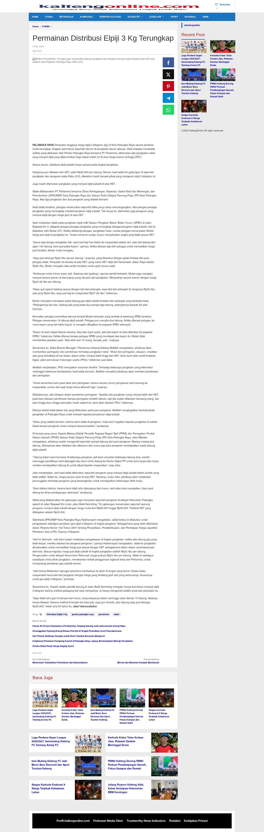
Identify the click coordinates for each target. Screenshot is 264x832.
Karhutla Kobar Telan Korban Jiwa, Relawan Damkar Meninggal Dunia (73, 714)
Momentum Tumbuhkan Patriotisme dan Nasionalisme (60, 661)
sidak (116, 614)
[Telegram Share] (168, 98)
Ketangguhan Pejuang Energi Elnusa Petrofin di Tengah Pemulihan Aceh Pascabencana (77, 631)
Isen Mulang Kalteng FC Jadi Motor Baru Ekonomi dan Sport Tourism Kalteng (103, 714)
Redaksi (174, 820)
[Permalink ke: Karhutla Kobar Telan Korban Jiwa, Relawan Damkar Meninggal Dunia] (74, 697)
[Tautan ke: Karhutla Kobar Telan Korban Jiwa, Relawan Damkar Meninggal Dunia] (222, 46)
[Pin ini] (168, 86)
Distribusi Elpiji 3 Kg (57, 614)
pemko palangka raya (83, 614)
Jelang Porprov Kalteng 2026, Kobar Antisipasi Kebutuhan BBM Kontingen (126, 788)
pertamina (104, 614)
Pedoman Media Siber (108, 820)
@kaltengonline (192, 25)
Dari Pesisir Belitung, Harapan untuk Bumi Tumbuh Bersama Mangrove (69, 636)
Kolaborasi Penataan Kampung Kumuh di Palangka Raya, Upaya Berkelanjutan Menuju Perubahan (83, 641)
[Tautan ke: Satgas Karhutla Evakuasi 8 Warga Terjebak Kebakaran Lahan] (194, 106)
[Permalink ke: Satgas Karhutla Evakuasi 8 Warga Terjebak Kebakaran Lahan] (161, 697)
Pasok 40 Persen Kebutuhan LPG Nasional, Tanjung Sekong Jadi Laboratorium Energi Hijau (79, 625)
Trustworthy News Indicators (146, 820)
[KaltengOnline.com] (120, 6)
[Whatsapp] (168, 110)
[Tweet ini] (168, 74)
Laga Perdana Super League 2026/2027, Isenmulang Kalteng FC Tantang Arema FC (44, 714)
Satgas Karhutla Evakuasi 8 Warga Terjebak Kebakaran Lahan (159, 714)
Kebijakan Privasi (196, 820)
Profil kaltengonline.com (73, 820)
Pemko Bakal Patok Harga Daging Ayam (53, 646)
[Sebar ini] (168, 62)
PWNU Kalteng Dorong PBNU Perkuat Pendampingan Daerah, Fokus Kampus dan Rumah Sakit (131, 716)
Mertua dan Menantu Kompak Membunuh (138, 661)
